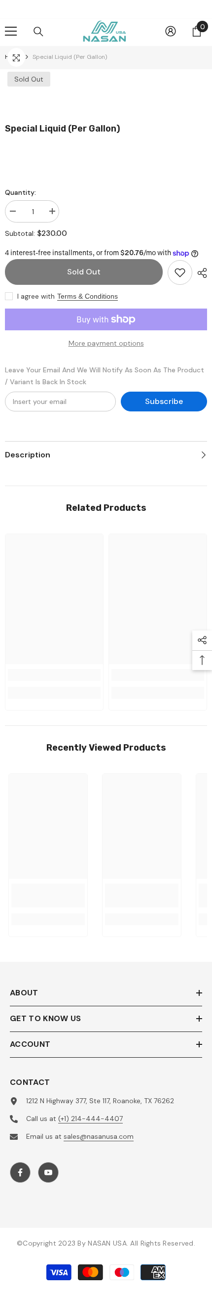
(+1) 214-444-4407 (90, 1118)
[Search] (38, 32)
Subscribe (164, 401)
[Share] (199, 273)
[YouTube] (48, 1172)
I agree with (36, 296)
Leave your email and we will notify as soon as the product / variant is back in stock (104, 375)
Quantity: (20, 192)
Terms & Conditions (87, 296)
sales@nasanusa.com (99, 1136)
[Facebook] (20, 1172)
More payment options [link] (106, 343)
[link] (54, 675)
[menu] (11, 31)
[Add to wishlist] (180, 272)
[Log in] (170, 31)
